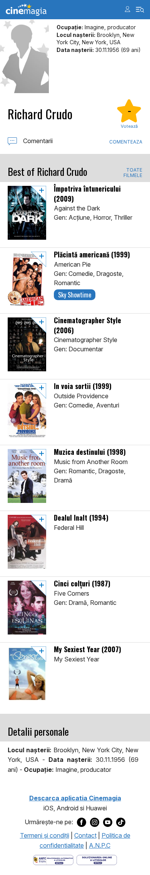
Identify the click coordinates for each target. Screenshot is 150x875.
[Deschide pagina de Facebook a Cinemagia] (81, 822)
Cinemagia (26, 9)
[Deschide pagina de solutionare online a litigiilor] (97, 859)
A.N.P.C (99, 845)
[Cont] (127, 9)
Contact (85, 835)
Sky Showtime (74, 294)
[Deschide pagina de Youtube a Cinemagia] (107, 822)
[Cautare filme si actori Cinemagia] (140, 10)
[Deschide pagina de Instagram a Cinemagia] (94, 822)
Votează (129, 126)
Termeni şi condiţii (44, 835)
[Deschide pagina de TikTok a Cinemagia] (120, 822)
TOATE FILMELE (132, 172)
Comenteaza (125, 142)
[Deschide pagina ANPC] (53, 859)
